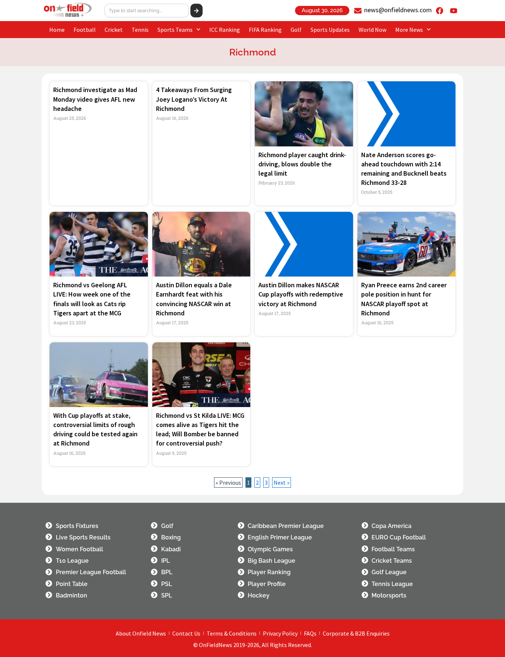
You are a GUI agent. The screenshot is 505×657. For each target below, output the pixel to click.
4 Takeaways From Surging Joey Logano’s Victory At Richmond (194, 98)
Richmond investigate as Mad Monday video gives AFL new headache (95, 98)
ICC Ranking (224, 29)
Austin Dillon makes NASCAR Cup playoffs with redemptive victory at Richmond (300, 294)
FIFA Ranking (265, 29)
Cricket (114, 29)
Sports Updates (330, 29)
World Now (372, 29)
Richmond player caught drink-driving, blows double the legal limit (302, 163)
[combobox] (147, 10)
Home (57, 29)
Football (85, 29)
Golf (296, 29)
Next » (281, 482)
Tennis (140, 29)
